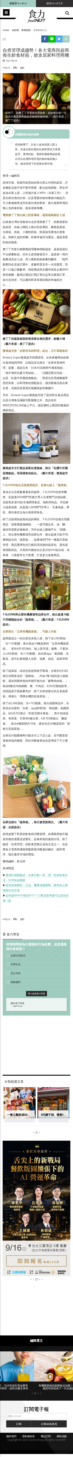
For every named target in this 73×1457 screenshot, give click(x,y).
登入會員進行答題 (36, 993)
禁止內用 (16, 973)
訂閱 (18, 1424)
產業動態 (26, 30)
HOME (6, 30)
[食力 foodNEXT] (36, 16)
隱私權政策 (28, 1436)
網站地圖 (62, 1436)
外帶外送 (16, 964)
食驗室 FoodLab (18, 3)
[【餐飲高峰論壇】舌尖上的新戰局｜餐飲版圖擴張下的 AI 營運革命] (36, 1208)
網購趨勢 (16, 982)
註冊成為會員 (49, 1424)
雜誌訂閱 (46, 1436)
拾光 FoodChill (54, 3)
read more (18, 1006)
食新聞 (15, 30)
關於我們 (11, 1436)
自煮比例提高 (18, 955)
